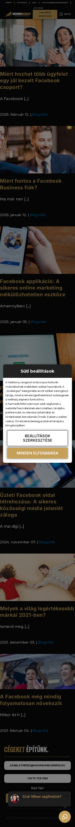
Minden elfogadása (37, 453)
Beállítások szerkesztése (37, 438)
